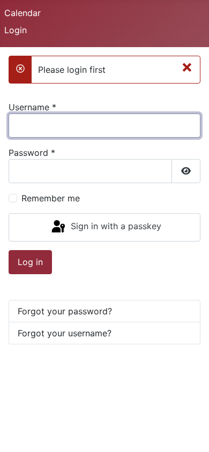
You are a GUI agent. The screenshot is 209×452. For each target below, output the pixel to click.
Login (15, 30)
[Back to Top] (190, 432)
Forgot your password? (65, 311)
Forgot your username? (64, 333)
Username (32, 107)
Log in (30, 262)
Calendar (22, 12)
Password (32, 152)
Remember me (50, 198)
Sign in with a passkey (114, 226)
